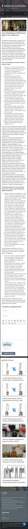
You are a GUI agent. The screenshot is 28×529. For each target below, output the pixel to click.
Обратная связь (5, 518)
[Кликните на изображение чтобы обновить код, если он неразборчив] (7, 344)
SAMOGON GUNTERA (18, 523)
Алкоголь (5, 38)
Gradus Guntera (14, 6)
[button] (3, 320)
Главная (4, 517)
